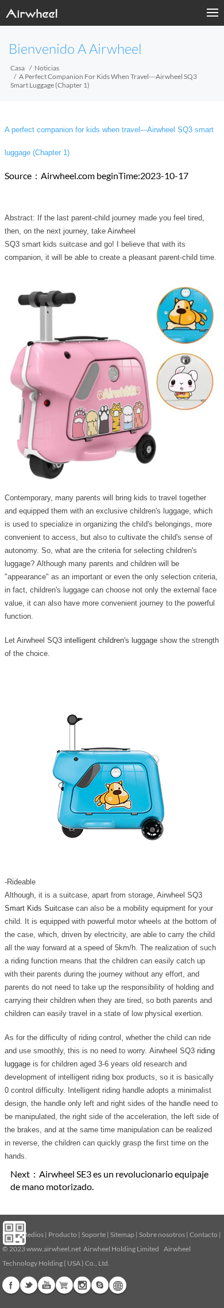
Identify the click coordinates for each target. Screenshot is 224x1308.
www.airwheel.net (53, 1248)
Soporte (94, 1234)
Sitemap (122, 1234)
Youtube (46, 1285)
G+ (64, 1285)
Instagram (82, 1285)
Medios (32, 1234)
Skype (100, 1285)
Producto (62, 1234)
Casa (17, 68)
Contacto (204, 1234)
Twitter (28, 1285)
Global (117, 1285)
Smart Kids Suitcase (39, 908)
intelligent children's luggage (110, 640)
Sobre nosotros (162, 1234)
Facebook (11, 1285)
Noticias (46, 68)
